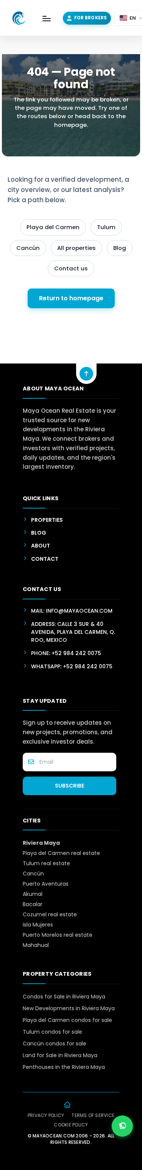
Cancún (28, 248)
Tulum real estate (46, 863)
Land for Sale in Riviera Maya (60, 1055)
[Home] (67, 1104)
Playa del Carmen (53, 227)
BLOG (38, 533)
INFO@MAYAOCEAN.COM (79, 611)
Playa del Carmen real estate (61, 853)
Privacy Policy (46, 1115)
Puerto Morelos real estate (57, 935)
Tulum (106, 227)
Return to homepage (71, 298)
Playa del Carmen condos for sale (67, 1020)
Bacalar (32, 904)
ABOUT (40, 545)
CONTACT (44, 559)
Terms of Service (93, 1115)
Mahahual (36, 945)
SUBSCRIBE (69, 785)
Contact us (71, 268)
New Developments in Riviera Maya (69, 1008)
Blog (119, 248)
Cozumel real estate (50, 914)
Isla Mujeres (38, 924)
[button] (46, 18)
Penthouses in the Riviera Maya (64, 1067)
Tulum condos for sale (52, 1032)
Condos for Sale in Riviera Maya (64, 996)
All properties (76, 248)
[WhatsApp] (122, 1126)
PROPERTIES (47, 520)
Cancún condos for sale (54, 1043)
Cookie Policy (71, 1125)
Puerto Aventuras (46, 884)
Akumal (32, 894)
